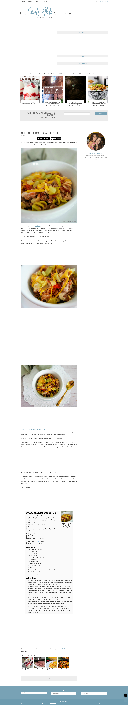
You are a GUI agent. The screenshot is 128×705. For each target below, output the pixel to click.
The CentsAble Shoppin (45, 12)
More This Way (83, 32)
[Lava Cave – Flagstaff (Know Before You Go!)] (75, 89)
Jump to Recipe (44, 138)
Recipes (23, 135)
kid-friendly (38, 226)
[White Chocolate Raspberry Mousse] (30, 89)
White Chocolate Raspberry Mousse (30, 103)
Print (65, 524)
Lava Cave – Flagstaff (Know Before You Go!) (75, 103)
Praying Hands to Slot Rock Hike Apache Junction (52, 103)
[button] (64, 526)
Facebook (62, 649)
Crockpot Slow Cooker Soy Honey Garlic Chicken (98, 103)
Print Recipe (57, 138)
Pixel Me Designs (104, 703)
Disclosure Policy (64, 701)
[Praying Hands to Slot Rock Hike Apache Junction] (52, 89)
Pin (70, 524)
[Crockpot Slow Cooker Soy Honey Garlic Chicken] (98, 89)
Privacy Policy (53, 703)
